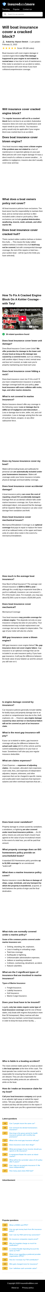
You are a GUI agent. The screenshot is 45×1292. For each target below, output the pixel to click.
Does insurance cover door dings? (21, 1145)
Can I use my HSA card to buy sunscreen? (24, 1235)
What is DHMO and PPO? (18, 1225)
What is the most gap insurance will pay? (24, 1140)
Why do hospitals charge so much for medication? (22, 1244)
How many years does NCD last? (21, 1171)
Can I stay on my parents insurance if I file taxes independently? (24, 1166)
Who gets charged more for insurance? (23, 1264)
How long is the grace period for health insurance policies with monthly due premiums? (23, 1135)
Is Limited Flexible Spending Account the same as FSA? (24, 1250)
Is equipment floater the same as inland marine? (23, 1155)
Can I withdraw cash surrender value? (23, 1268)
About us (15, 1288)
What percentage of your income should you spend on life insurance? (25, 1150)
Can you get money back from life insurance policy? (25, 1230)
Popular (16, 9)
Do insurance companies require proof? (23, 1239)
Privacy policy (28, 1288)
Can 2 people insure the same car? (22, 1123)
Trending (6, 9)
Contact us (27, 9)
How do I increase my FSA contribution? (24, 1260)
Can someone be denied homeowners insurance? (23, 1128)
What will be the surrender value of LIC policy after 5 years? (25, 1161)
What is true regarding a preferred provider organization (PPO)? (25, 1255)
